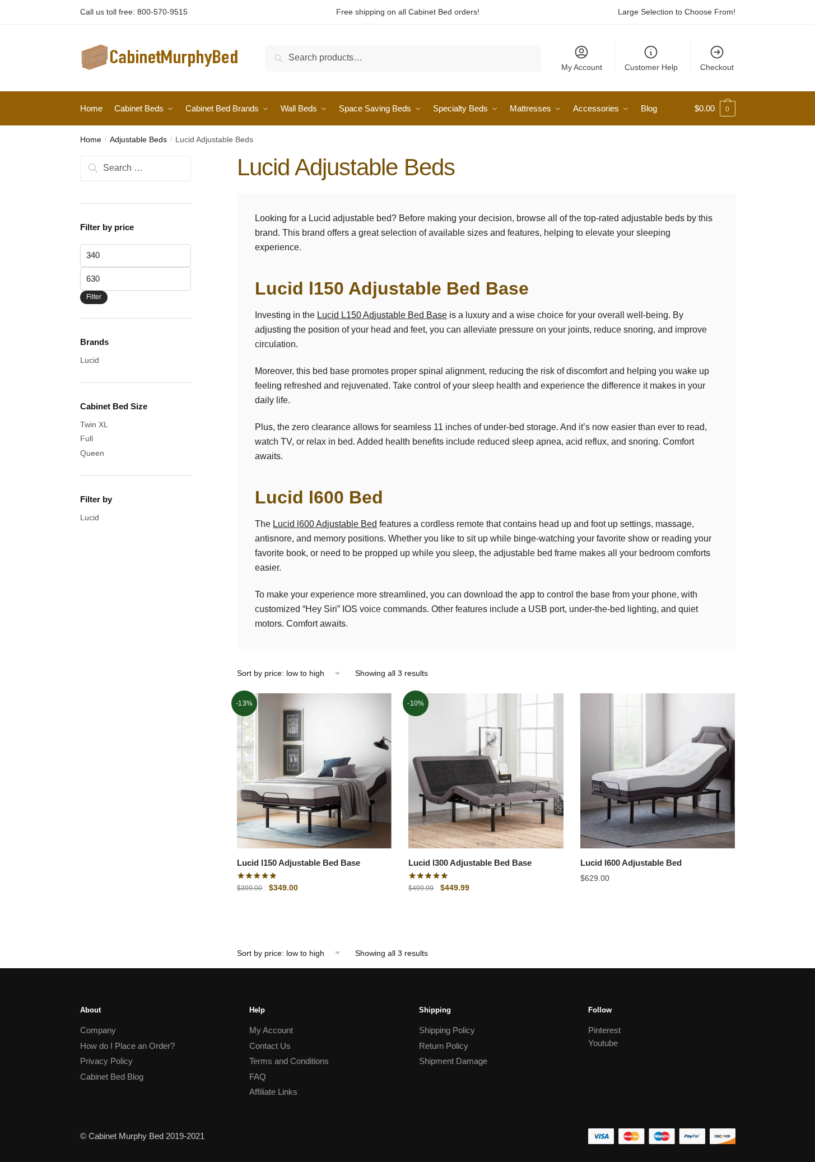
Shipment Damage (453, 1061)
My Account (581, 67)
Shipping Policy (447, 1030)
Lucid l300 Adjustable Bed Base (470, 862)
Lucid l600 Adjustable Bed (325, 524)
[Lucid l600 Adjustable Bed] (657, 770)
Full (86, 438)
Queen (92, 453)
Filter (93, 297)
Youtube (603, 1043)
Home (90, 139)
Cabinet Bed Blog (111, 1076)
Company (98, 1030)
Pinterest (604, 1030)
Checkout (717, 67)
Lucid (89, 360)
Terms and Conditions (289, 1061)
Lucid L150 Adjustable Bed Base (382, 315)
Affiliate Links (273, 1091)
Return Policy (443, 1046)
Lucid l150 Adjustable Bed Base (298, 862)
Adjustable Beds (138, 139)
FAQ (257, 1076)
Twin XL (94, 424)
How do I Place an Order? (127, 1046)
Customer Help (651, 67)
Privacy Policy (106, 1061)
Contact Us (270, 1046)
